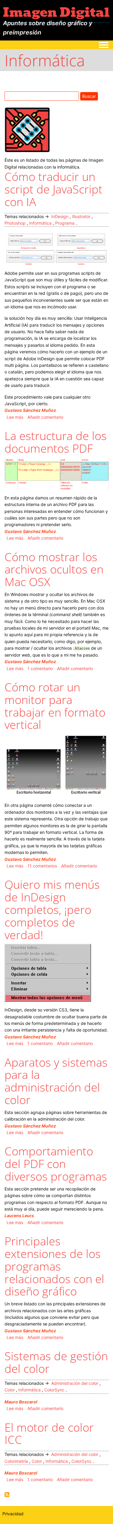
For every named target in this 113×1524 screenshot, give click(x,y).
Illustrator (81, 216)
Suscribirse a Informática (7, 1494)
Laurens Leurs (19, 1215)
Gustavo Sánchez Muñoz (30, 410)
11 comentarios (42, 865)
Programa (64, 223)
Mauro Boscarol (21, 1401)
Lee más (15, 417)
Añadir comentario (45, 417)
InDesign (59, 216)
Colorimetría (16, 1461)
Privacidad (13, 1513)
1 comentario (40, 668)
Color (10, 1389)
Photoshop (15, 223)
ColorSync (54, 1389)
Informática (40, 223)
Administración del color (74, 1383)
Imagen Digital (56, 12)
